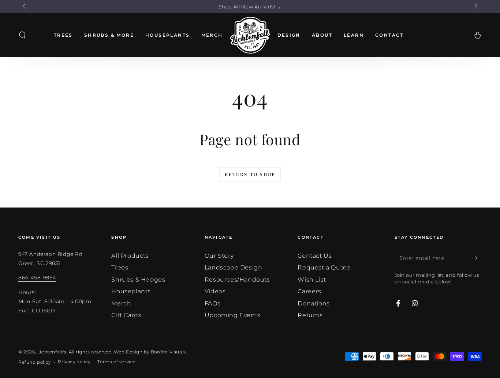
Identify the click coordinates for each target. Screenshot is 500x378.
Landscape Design (233, 267)
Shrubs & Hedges (138, 279)
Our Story (219, 255)
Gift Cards (126, 315)
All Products (130, 255)
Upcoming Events (233, 315)
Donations (313, 303)
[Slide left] (24, 6)
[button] (22, 35)
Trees (119, 267)
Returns (310, 315)
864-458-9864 (37, 277)
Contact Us (315, 255)
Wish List (312, 279)
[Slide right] (475, 6)
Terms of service (116, 361)
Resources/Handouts (237, 279)
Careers (309, 291)
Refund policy (34, 362)
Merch (121, 303)
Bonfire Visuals (168, 352)
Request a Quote (324, 267)
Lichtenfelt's (52, 352)
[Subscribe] (477, 258)
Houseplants (131, 291)
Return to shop (250, 174)
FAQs (212, 303)
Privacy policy (74, 361)
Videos (215, 291)
